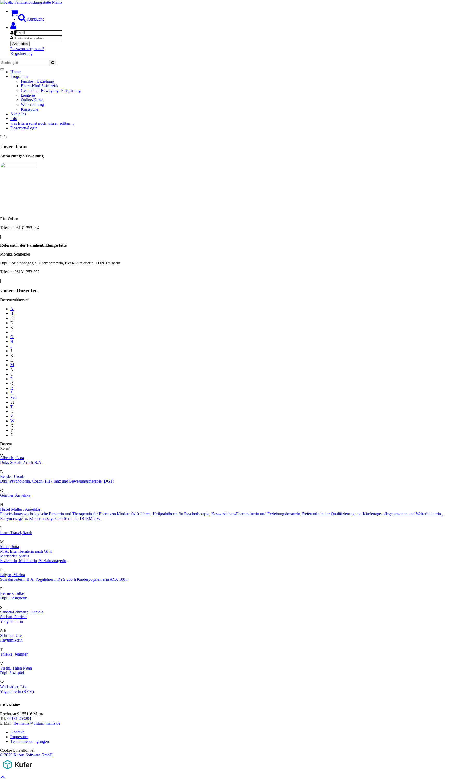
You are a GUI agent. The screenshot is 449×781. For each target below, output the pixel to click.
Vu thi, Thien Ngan (16, 668)
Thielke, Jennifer (14, 654)
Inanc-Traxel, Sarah (16, 532)
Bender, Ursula (12, 476)
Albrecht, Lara (12, 458)
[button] (13, 27)
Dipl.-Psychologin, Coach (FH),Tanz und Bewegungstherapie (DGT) (57, 481)
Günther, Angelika (15, 495)
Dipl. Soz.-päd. (12, 673)
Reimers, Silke (12, 593)
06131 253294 (19, 718)
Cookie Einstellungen (17, 750)
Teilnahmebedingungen (29, 741)
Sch (13, 397)
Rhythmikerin (11, 640)
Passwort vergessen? (27, 48)
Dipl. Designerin (13, 598)
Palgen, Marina (12, 574)
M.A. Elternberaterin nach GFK (26, 551)
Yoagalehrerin (11, 621)
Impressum (19, 737)
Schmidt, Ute (11, 635)
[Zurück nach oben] (2, 778)
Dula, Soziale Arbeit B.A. (21, 462)
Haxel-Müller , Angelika (20, 509)
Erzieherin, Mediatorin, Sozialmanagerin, (33, 560)
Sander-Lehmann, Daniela (21, 612)
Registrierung (21, 53)
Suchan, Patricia (13, 617)
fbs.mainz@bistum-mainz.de (37, 723)
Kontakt (17, 732)
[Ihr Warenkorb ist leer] (14, 14)
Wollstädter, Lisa (13, 687)
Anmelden (20, 44)
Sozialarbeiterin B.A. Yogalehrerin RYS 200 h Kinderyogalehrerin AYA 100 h (64, 579)
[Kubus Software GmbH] (17, 770)
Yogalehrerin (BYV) (17, 691)
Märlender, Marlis (14, 556)
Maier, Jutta (9, 546)
